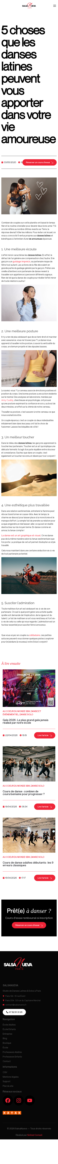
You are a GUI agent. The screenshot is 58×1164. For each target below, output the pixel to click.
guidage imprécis (21, 261)
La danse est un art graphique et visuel (21, 535)
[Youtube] (30, 1100)
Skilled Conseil (34, 1135)
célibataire (34, 635)
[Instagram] (19, 1100)
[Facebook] (8, 1100)
